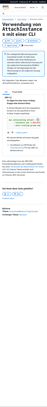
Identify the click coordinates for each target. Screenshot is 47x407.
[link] (37, 19)
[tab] (6, 91)
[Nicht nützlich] (12, 132)
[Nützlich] (8, 132)
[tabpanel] (23, 125)
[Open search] (43, 7)
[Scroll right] (36, 7)
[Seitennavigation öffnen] (3, 13)
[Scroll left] (13, 7)
